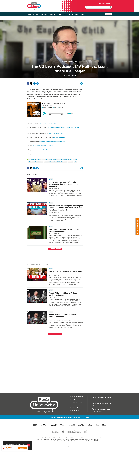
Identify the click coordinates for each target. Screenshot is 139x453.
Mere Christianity (39, 161)
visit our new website (59, 137)
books (50, 159)
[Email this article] (37, 83)
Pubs (75, 161)
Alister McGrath (32, 159)
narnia (45, 161)
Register (102, 3)
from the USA (44, 150)
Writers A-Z (59, 417)
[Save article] (81, 83)
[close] (82, 80)
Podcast (70, 161)
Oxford (50, 161)
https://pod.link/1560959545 (57, 133)
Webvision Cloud (73, 445)
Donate (74, 399)
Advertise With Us (77, 396)
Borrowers (55, 159)
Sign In (108, 3)
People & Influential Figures (60, 161)
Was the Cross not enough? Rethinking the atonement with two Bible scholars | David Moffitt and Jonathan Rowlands (66, 208)
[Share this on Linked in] (34, 83)
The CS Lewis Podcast (69, 61)
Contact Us (75, 410)
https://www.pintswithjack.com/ (47, 123)
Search (110, 7)
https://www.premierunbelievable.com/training (52, 141)
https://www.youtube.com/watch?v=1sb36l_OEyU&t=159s (62, 127)
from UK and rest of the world (48, 154)
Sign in (64, 80)
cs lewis (75, 159)
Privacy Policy (76, 407)
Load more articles (55, 248)
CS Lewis (31, 161)
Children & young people (65, 159)
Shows (50, 179)
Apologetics (40, 159)
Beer (46, 159)
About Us (75, 405)
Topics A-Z (52, 417)
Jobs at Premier (77, 402)
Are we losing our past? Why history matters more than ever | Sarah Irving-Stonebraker (64, 184)
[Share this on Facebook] (28, 83)
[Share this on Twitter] (31, 83)
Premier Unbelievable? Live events (43, 146)
